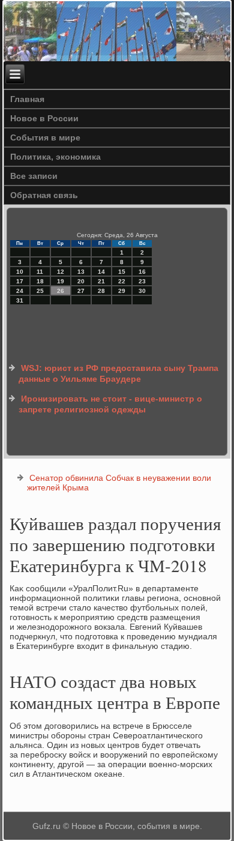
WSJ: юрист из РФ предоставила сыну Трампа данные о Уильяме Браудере (118, 373)
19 (60, 281)
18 (40, 281)
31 (19, 300)
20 (81, 281)
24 (19, 291)
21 (101, 281)
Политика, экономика (55, 156)
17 (19, 281)
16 (142, 271)
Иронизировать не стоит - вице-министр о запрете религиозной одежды (110, 404)
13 (81, 271)
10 (19, 271)
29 (121, 291)
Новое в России (44, 118)
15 (121, 271)
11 (40, 271)
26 (60, 291)
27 (81, 291)
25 (40, 291)
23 (142, 281)
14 (101, 271)
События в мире (45, 137)
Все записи (34, 176)
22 (121, 281)
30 (142, 291)
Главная (27, 99)
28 (101, 291)
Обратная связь (44, 195)
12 (60, 271)
